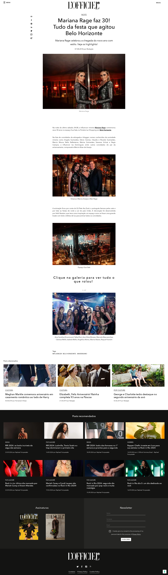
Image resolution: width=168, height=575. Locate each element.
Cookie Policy (94, 572)
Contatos (72, 572)
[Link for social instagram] (86, 567)
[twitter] (31, 31)
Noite (84, 15)
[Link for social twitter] (78, 567)
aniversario (82, 354)
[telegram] (31, 38)
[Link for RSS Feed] (90, 567)
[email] (31, 17)
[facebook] (31, 20)
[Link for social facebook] (82, 567)
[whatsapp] (31, 35)
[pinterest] (31, 24)
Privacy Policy (136, 534)
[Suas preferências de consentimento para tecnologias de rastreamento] (164, 571)
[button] (113, 317)
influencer (57, 354)
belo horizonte (69, 354)
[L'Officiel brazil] (84, 5)
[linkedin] (31, 27)
